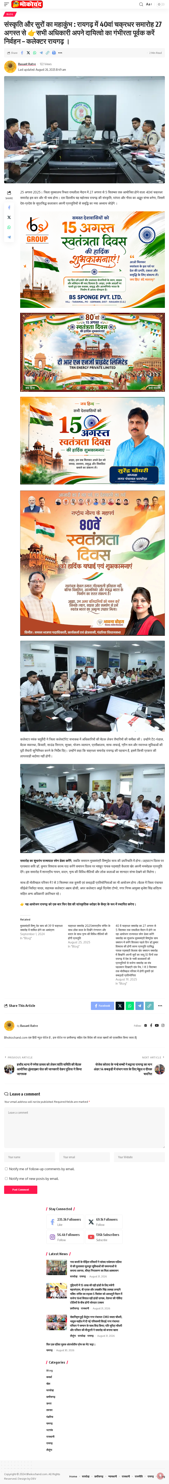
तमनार (49, 1410)
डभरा (49, 1403)
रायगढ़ (83, 1276)
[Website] (145, 1026)
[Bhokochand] (27, 4)
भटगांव (49, 1430)
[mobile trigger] (7, 4)
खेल (48, 1383)
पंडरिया (49, 1416)
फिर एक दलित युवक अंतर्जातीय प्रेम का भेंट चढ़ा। (71, 1344)
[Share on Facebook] (22, 52)
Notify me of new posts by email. (34, 1179)
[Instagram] (163, 1026)
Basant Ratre (27, 64)
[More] (60, 52)
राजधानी (85, 1308)
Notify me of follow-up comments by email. (42, 1169)
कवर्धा (49, 1377)
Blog (10, 14)
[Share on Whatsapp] (35, 52)
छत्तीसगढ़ (74, 1308)
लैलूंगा (73, 1335)
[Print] (54, 52)
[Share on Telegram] (41, 52)
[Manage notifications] (160, 1476)
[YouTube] (156, 1026)
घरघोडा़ (73, 1276)
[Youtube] (104, 1237)
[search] (141, 4)
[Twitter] (104, 1222)
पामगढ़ (49, 1350)
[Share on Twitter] (28, 52)
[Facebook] (151, 1026)
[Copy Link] (47, 52)
